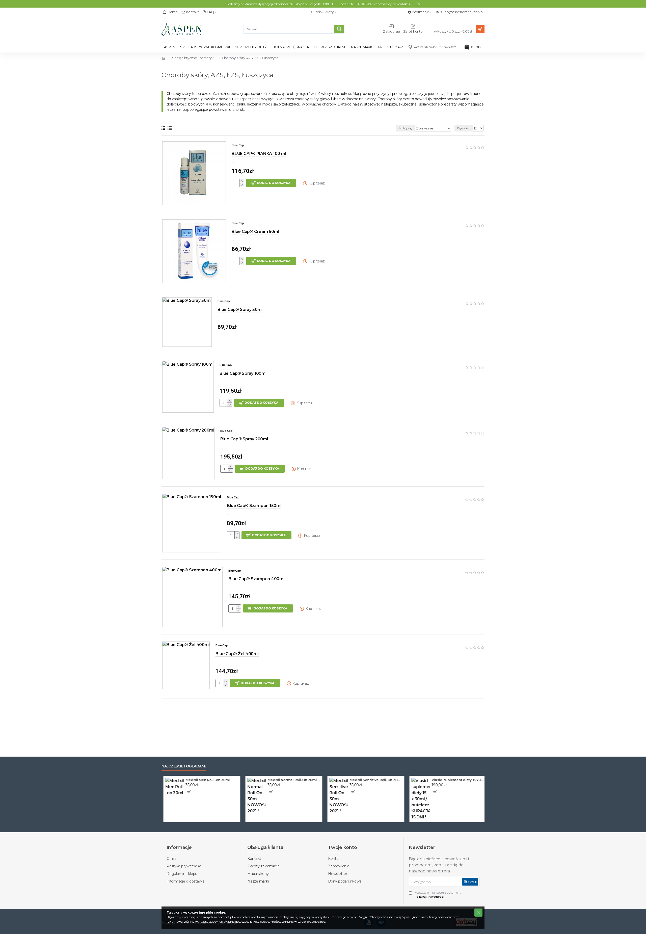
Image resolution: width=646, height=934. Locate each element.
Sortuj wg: (405, 128)
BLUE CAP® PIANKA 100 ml (259, 153)
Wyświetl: (464, 128)
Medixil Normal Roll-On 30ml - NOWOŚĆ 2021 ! (292, 780)
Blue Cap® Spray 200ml (244, 439)
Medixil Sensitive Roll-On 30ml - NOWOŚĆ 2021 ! (374, 780)
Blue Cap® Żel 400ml (237, 653)
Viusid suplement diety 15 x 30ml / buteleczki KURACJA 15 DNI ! (456, 780)
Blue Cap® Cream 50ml (255, 231)
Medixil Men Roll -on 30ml (206, 780)
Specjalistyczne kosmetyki (193, 58)
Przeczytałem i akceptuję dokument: (437, 895)
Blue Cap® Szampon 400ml (256, 578)
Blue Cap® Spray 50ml (240, 309)
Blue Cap (238, 145)
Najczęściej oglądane (184, 766)
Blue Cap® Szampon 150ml (254, 505)
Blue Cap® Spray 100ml (243, 373)
